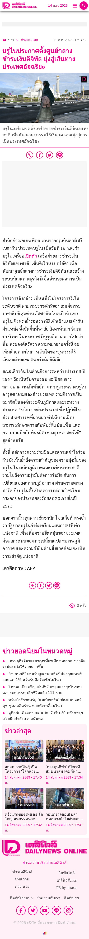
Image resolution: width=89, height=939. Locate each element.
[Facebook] (40, 585)
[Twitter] (48, 585)
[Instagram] (68, 910)
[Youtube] (44, 910)
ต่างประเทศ (29, 40)
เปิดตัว (30, 256)
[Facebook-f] (21, 910)
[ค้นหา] (84, 5)
